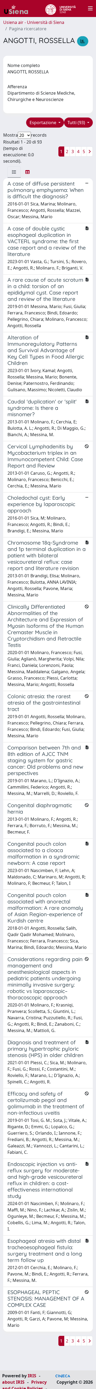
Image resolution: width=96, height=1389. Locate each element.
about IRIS (13, 1382)
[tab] (14, 172)
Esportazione (43, 122)
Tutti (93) (76, 122)
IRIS (32, 1376)
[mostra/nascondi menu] (90, 8)
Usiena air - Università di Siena (33, 22)
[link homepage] (18, 8)
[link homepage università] (60, 8)
